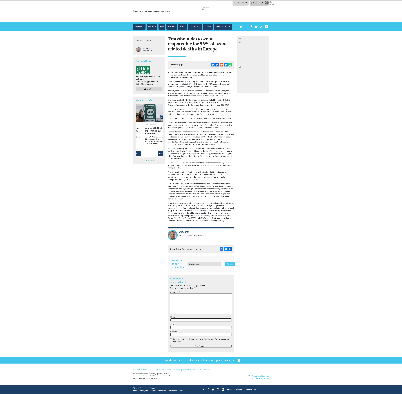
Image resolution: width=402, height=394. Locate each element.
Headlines (140, 40)
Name (173, 317)
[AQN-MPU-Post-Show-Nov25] (253, 53)
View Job (147, 89)
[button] (139, 27)
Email (173, 324)
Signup (230, 264)
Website (173, 332)
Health (148, 40)
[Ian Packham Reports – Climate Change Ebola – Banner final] (235, 12)
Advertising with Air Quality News (145, 379)
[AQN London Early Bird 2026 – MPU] (253, 77)
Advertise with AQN (240, 3)
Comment (175, 292)
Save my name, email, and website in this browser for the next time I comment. (201, 340)
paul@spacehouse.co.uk (161, 374)
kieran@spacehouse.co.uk (168, 376)
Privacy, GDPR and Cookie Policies (241, 389)
